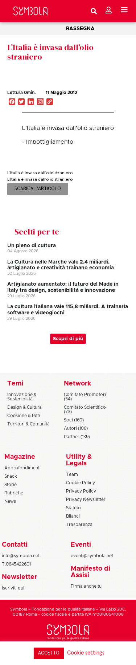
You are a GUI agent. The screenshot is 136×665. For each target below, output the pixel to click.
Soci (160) (74, 420)
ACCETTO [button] (48, 653)
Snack (10, 476)
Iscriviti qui (13, 588)
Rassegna (80, 28)
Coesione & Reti (23, 415)
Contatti (15, 545)
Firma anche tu (86, 586)
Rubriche (13, 493)
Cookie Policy (80, 483)
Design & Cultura (24, 407)
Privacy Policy (81, 491)
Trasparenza (79, 524)
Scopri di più (68, 338)
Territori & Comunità (28, 424)
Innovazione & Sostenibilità (22, 396)
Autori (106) (76, 428)
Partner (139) (77, 437)
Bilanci (73, 516)
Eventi (81, 545)
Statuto (73, 508)
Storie (10, 484)
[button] (103, 100)
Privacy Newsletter (86, 499)
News (10, 501)
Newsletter (19, 577)
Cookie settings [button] (85, 653)
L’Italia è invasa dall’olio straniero (50, 52)
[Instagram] (40, 102)
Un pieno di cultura (31, 245)
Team (72, 474)
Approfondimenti (22, 468)
